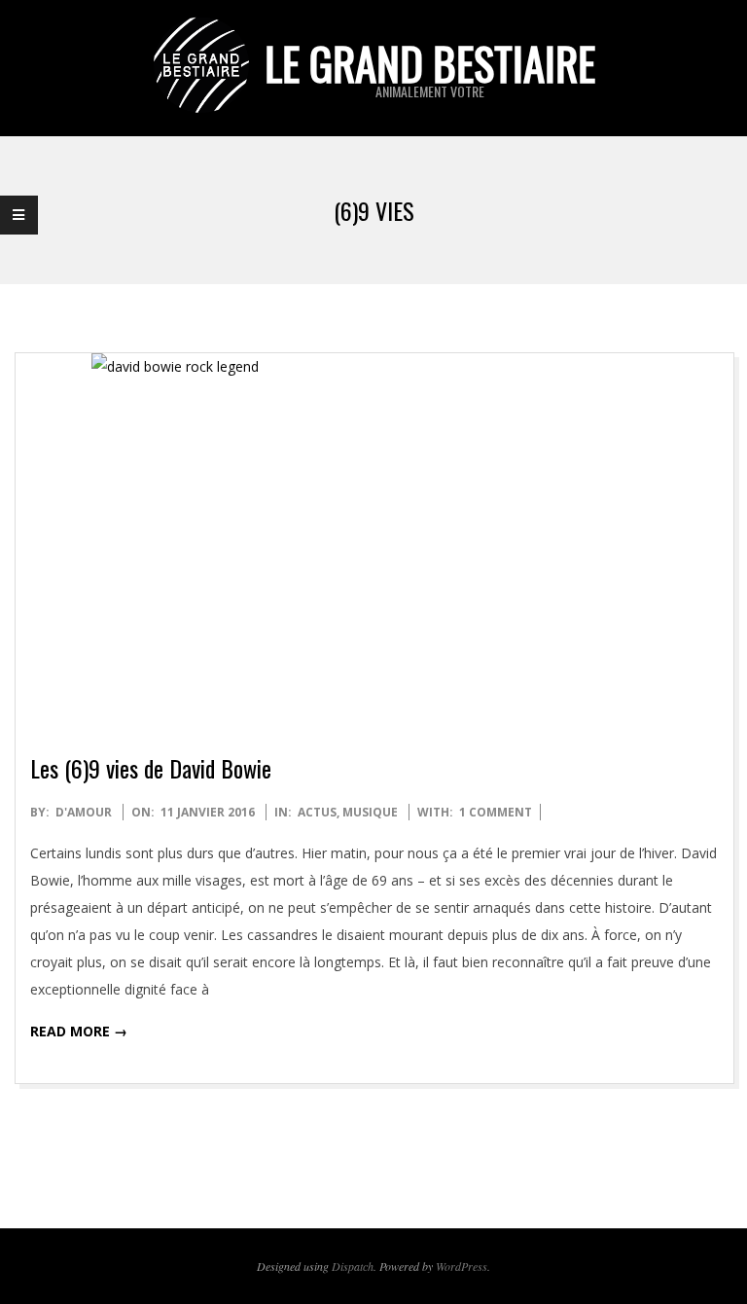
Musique (370, 812)
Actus (317, 812)
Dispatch (353, 1266)
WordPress (461, 1266)
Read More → (78, 1031)
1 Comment (495, 812)
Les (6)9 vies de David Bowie (150, 767)
